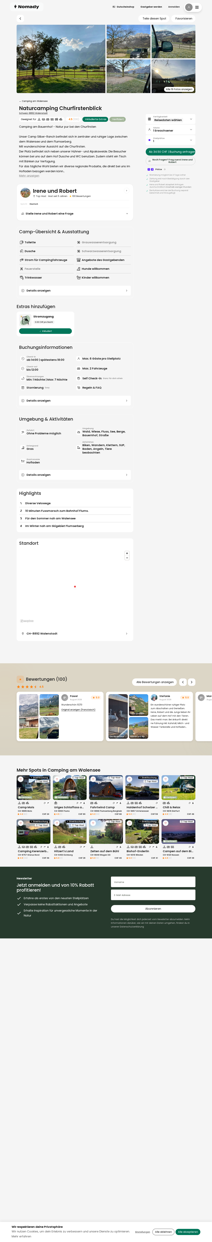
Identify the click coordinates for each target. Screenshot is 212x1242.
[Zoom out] (127, 558)
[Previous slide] (183, 682)
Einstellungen (142, 1231)
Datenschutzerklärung (132, 926)
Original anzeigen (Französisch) (78, 709)
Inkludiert (47, 331)
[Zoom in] (127, 553)
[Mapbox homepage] (27, 621)
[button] (170, 119)
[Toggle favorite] (20, 779)
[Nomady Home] (26, 7)
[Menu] (193, 7)
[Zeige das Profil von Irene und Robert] (126, 190)
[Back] (20, 18)
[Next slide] (191, 682)
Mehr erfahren (21, 1236)
